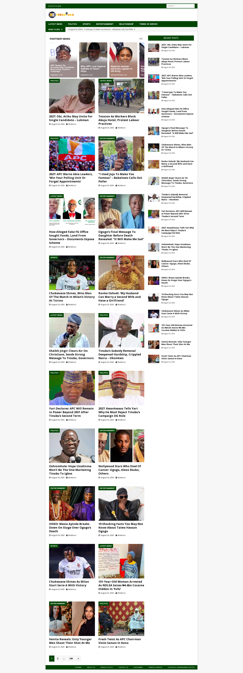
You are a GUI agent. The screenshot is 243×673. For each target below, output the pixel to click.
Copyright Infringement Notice (181, 667)
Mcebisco (72, 124)
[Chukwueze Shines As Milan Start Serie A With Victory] (72, 561)
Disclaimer (138, 667)
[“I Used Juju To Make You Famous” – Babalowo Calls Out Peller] (121, 153)
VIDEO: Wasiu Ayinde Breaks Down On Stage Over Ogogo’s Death (70, 527)
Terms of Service (148, 24)
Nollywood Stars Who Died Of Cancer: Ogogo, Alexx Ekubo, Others (119, 469)
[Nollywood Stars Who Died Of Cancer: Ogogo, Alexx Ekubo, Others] (121, 445)
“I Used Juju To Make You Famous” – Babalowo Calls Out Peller (120, 177)
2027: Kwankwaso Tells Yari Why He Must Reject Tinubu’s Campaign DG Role (119, 412)
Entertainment (104, 24)
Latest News (55, 24)
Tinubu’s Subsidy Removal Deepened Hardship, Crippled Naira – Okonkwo (119, 354)
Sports (86, 24)
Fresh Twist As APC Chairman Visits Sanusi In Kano (119, 641)
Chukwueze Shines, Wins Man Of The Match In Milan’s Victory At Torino (72, 296)
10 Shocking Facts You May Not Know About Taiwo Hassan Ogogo (120, 527)
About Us (91, 667)
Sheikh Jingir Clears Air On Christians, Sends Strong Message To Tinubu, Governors (71, 354)
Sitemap (78, 667)
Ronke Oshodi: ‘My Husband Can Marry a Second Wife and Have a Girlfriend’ (119, 296)
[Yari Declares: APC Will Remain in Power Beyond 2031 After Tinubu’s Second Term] (72, 388)
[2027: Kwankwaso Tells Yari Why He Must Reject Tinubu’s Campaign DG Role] (121, 388)
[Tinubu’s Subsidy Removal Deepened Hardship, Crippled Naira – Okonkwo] (121, 330)
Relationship (126, 24)
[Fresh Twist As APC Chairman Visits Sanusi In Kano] (121, 618)
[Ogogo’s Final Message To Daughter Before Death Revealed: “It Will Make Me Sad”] (121, 211)
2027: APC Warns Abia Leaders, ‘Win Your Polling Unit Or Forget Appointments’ (71, 177)
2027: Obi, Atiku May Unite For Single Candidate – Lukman (71, 118)
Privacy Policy (107, 667)
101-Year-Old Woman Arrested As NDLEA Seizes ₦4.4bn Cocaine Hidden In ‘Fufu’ (121, 585)
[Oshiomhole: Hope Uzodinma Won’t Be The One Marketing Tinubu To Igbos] (72, 445)
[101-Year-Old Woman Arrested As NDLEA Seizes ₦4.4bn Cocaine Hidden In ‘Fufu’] (121, 561)
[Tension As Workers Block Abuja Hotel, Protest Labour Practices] (121, 96)
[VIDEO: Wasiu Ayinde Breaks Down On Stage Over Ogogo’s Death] (72, 503)
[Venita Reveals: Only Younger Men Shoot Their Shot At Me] (72, 618)
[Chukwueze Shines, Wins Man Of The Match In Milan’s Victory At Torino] (72, 272)
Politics (72, 24)
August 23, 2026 (107, 593)
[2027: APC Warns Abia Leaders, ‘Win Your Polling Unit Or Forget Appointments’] (72, 153)
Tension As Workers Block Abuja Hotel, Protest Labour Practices (118, 120)
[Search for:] (180, 5)
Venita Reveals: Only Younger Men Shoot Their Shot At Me (70, 641)
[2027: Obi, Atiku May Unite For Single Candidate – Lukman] (72, 96)
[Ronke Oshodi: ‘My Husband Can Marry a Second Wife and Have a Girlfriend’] (121, 272)
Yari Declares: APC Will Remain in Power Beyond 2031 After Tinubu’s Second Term (71, 412)
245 (71, 658)
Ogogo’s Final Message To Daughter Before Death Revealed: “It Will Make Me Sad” (121, 235)
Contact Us (123, 667)
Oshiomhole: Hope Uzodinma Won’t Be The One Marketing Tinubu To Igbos (70, 469)
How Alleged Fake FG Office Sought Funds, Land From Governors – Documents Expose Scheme (71, 237)
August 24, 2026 (57, 124)
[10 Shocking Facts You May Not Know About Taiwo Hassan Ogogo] (121, 503)
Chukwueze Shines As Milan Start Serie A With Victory (69, 583)
